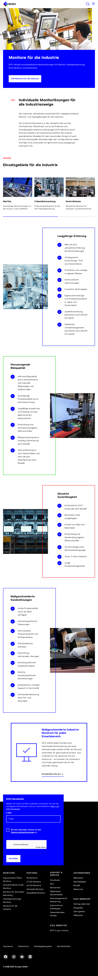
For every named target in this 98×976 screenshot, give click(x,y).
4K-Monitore (32, 878)
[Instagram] (13, 956)
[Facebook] (5, 956)
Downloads (55, 880)
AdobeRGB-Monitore (36, 893)
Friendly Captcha (41, 847)
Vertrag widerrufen (82, 904)
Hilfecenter (78, 915)
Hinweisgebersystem (43, 946)
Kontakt (77, 885)
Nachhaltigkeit (80, 882)
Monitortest (55, 888)
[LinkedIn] (30, 956)
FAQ (52, 884)
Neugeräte (78, 908)
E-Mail (8, 813)
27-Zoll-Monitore (34, 882)
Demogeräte (79, 912)
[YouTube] (21, 956)
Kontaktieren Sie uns (51, 774)
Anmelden (13, 858)
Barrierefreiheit (63, 946)
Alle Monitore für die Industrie (25, 79)
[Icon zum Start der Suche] (88, 4)
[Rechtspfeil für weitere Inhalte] (94, 198)
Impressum (8, 946)
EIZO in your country (59, 930)
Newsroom (78, 889)
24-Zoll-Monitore (34, 885)
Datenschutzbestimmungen (22, 832)
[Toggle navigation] (93, 4)
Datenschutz (23, 946)
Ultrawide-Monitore (35, 889)
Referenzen (78, 878)
